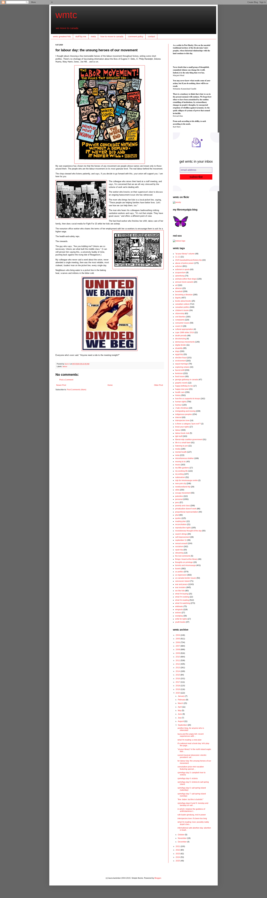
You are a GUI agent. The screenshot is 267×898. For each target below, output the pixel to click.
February (182, 700)
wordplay (179, 616)
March (181, 703)
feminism (179, 373)
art (176, 285)
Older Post (158, 385)
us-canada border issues (185, 578)
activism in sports (182, 269)
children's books (182, 310)
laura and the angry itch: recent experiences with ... (190, 735)
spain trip (179, 550)
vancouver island (182, 581)
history (178, 395)
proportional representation (186, 512)
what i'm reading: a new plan (189, 740)
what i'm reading (182, 600)
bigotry (178, 298)
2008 (178, 649)
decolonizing (180, 339)
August (181, 721)
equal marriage (181, 364)
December (182, 842)
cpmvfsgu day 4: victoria (188, 778)
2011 (178, 660)
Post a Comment (66, 380)
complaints (179, 320)
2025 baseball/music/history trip (188, 260)
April (180, 707)
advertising (179, 276)
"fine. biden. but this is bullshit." (190, 799)
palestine (179, 496)
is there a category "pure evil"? (188, 424)
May (180, 710)
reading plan (180, 521)
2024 (178, 857)
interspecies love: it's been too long (192, 818)
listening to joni (181, 446)
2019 (178, 689)
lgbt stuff (178, 436)
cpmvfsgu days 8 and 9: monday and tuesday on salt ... (193, 804)
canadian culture (182, 304)
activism (178, 266)
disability (179, 348)
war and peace (181, 584)
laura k (67, 364)
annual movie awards (184, 282)
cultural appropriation (184, 329)
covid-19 (178, 326)
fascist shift (179, 370)
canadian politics (182, 307)
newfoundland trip (182, 487)
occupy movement (183, 493)
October (181, 835)
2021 (178, 846)
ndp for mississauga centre (186, 480)
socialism (179, 546)
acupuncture (180, 272)
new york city (180, 483)
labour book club (182, 433)
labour (65, 366)
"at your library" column (185, 254)
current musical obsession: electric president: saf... (192, 756)
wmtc (66, 15)
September (183, 725)
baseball (178, 291)
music (177, 465)
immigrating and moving (185, 411)
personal (179, 499)
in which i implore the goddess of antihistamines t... (191, 810)
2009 (178, 653)
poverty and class (182, 506)
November (182, 838)
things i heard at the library (186, 559)
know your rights (182, 427)
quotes (178, 518)
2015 (178, 675)
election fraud (181, 358)
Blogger (158, 878)
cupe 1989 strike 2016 (184, 332)
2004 (178, 635)
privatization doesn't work (185, 509)
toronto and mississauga (185, 565)
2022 (178, 850)
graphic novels (181, 383)
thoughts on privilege (184, 562)
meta (93, 36)
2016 (178, 678)
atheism (178, 288)
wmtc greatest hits (62, 36)
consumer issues (182, 323)
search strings (181, 534)
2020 (178, 693)
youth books (180, 622)
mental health (181, 452)
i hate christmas (181, 408)
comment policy (135, 36)
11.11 (177, 257)
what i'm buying (181, 594)
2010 (178, 657)
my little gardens (182, 468)
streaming (179, 553)
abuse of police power (184, 263)
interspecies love (182, 420)
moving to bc (180, 462)
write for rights (181, 619)
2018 (178, 686)
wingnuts (179, 609)
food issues (180, 376)
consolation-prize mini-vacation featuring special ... (191, 768)
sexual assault (181, 543)
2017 (178, 682)
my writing (179, 474)
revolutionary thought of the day (188, 531)
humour (178, 405)
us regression (181, 575)
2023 (178, 854)
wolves (178, 613)
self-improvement (182, 537)
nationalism (180, 477)
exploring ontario (182, 367)
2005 (178, 639)
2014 (178, 671)
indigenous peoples (183, 414)
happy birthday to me (184, 386)
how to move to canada (111, 36)
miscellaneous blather (184, 458)
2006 (178, 642)
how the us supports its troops (187, 398)
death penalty (181, 335)
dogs (177, 351)
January (181, 696)
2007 (178, 646)
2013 (178, 668)
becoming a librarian (184, 295)
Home (110, 385)
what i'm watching (182, 603)
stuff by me (80, 36)
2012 (178, 664)
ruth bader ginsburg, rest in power (192, 815)
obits (177, 490)
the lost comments (182, 556)
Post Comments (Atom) (76, 390)
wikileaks (179, 606)
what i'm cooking (182, 597)
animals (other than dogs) (186, 279)
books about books (183, 301)
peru (177, 502)
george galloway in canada (186, 380)
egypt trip (179, 354)
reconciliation (180, 524)
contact (151, 36)
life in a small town (183, 443)
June (180, 714)
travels (178, 569)
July (180, 718)
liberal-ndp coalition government (188, 439)
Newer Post (61, 385)
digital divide (180, 345)
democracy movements (185, 342)
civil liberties (180, 317)
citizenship (179, 313)
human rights (180, 402)
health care (180, 392)
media (177, 449)
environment (180, 361)
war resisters (180, 587)
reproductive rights (183, 528)
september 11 (181, 540)
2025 (178, 861)
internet (178, 417)
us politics (179, 572)
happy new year (182, 389)
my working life (181, 471)
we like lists (180, 591)
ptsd (177, 515)
